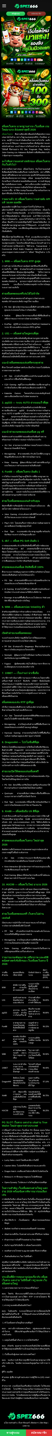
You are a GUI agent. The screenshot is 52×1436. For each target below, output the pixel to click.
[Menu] (4, 6)
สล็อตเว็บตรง (7, 134)
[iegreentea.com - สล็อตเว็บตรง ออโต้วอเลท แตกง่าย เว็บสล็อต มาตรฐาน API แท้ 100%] (26, 5)
